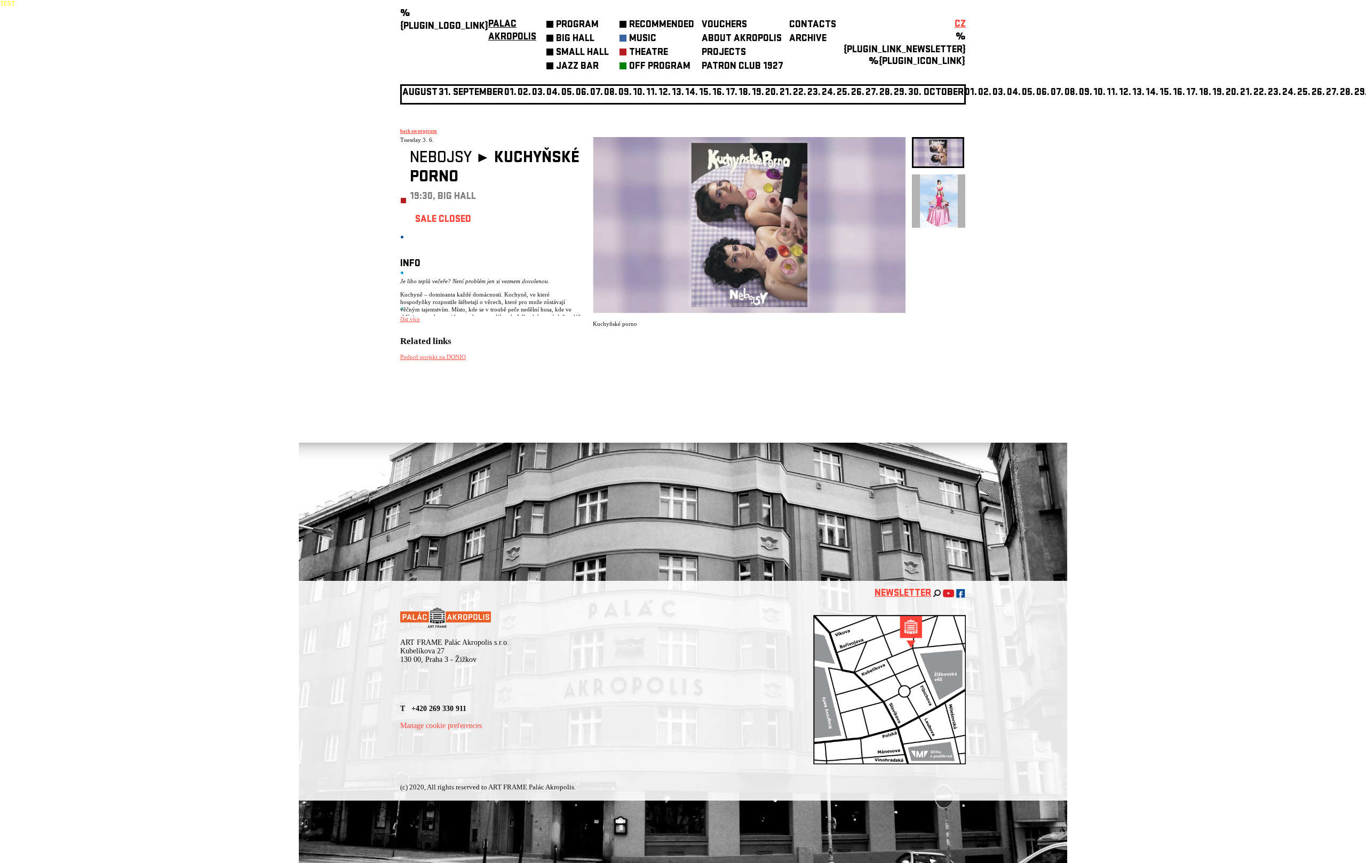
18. (744, 93)
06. (582, 93)
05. (1028, 93)
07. (596, 93)
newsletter (903, 594)
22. (799, 93)
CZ (960, 25)
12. (664, 93)
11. (651, 93)
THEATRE (648, 53)
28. (886, 93)
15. (705, 93)
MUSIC (642, 39)
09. (1085, 93)
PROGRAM (577, 25)
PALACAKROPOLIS (512, 31)
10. (639, 93)
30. (915, 93)
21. (786, 93)
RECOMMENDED (661, 25)
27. (871, 93)
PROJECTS (724, 53)
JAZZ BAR (577, 67)
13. (678, 93)
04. (553, 93)
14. (691, 93)
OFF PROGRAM (659, 67)
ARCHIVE (808, 39)
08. (610, 93)
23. (1274, 93)
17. (731, 93)
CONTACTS (812, 25)
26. (1318, 93)
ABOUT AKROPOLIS (742, 39)
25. (843, 93)
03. (999, 93)
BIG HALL (575, 39)
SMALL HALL (582, 53)
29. (900, 93)
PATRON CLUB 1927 (742, 67)
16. (718, 93)
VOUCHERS (724, 25)
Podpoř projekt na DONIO (433, 357)
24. (829, 93)
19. (758, 93)
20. (772, 93)
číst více (410, 319)
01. (971, 93)
